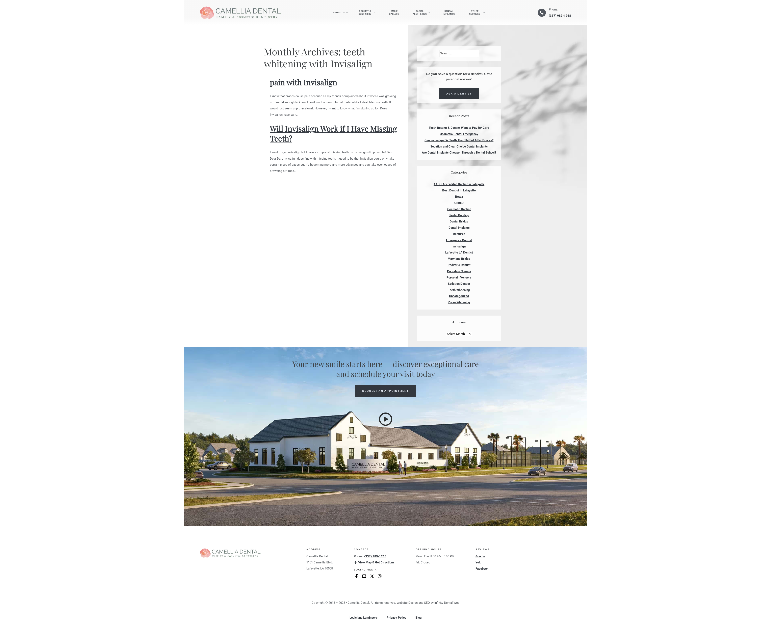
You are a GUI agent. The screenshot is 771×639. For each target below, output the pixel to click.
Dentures (459, 234)
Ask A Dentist (459, 93)
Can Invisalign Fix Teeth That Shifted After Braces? (459, 140)
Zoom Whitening (459, 302)
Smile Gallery (394, 12)
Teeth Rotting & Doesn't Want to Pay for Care (459, 128)
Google (480, 556)
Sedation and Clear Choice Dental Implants (459, 146)
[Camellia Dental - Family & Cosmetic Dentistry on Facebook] (356, 576)
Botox (459, 196)
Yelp (478, 562)
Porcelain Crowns (459, 271)
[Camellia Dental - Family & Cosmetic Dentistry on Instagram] (379, 576)
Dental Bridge (459, 221)
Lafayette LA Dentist (459, 252)
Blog (418, 617)
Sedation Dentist (459, 284)
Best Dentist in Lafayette (459, 190)
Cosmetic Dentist (459, 209)
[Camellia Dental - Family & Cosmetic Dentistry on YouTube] (364, 576)
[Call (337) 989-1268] (542, 13)
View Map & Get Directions (376, 562)
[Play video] (385, 419)
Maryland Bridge (459, 259)
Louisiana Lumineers (364, 617)
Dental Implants (449, 12)
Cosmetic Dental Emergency (459, 134)
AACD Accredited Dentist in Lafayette (459, 184)
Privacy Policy (396, 617)
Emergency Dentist (459, 240)
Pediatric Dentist (459, 265)
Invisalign (459, 246)
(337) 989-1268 (560, 16)
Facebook (482, 568)
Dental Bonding (459, 215)
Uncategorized (459, 296)
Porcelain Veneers (458, 277)
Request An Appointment (385, 390)
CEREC (459, 203)
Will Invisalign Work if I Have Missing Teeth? (333, 133)
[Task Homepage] (240, 12)
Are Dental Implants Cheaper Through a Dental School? (459, 152)
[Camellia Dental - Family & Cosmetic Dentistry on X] (372, 576)
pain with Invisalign (303, 82)
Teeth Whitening (459, 290)
